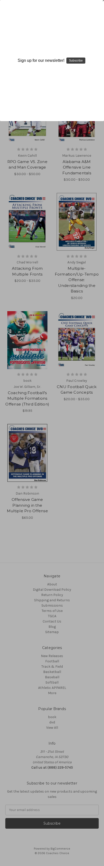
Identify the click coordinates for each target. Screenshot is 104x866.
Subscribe (76, 60)
